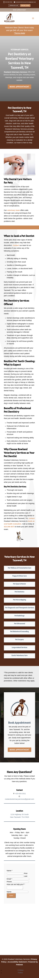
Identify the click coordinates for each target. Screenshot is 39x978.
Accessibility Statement (17, 962)
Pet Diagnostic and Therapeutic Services (19, 607)
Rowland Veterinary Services (15, 72)
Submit (11, 895)
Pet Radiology (19, 615)
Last (25, 876)
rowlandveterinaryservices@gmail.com (26, 2)
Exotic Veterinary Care (19, 655)
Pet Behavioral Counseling (19, 631)
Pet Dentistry (19, 592)
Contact (16, 245)
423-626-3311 (8, 2)
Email (9, 879)
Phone (9, 882)
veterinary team (13, 210)
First (25, 873)
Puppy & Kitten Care (19, 576)
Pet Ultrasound (19, 623)
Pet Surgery (19, 639)
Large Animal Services (19, 647)
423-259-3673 (9, 527)
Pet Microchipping (19, 600)
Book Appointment (19, 10)
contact (32, 518)
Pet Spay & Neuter (19, 584)
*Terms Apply (19, 33)
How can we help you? (16, 884)
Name (9, 871)
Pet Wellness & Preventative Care (19, 568)
